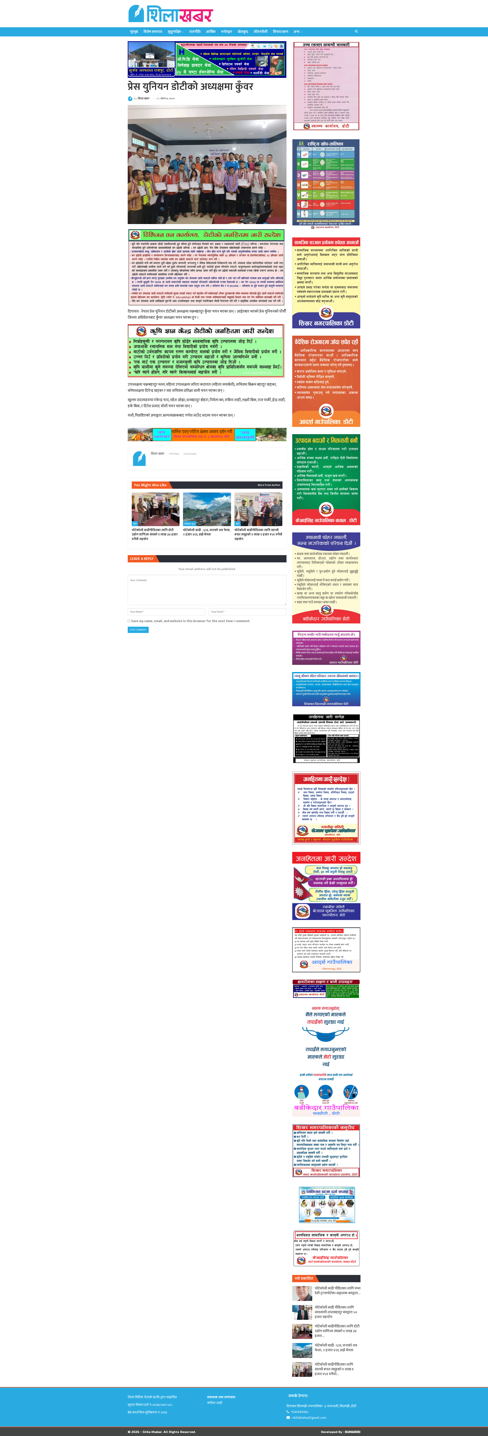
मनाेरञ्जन (226, 32)
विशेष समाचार (153, 32)
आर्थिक (211, 32)
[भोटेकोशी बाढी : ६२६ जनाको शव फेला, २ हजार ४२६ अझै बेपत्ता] (207, 509)
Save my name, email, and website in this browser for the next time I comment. (190, 621)
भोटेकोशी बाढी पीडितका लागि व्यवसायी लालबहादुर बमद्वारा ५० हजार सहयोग (336, 1312)
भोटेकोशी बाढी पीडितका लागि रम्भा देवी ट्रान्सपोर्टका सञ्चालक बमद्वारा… (337, 1290)
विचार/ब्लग (280, 32)
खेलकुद (243, 32)
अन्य (296, 32)
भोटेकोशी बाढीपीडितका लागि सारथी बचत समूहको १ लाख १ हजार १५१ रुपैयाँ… (334, 1369)
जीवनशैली (260, 32)
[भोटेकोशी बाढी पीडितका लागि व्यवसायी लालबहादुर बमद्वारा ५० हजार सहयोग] (302, 1312)
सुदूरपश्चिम (174, 32)
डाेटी (135, 524)
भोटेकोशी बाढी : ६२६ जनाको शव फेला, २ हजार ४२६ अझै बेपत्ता (336, 1347)
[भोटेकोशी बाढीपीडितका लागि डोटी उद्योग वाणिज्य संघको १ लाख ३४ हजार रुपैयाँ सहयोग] (156, 509)
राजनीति (195, 32)
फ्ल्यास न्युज (189, 524)
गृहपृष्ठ (134, 32)
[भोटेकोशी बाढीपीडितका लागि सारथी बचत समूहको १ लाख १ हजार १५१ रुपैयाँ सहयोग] (258, 509)
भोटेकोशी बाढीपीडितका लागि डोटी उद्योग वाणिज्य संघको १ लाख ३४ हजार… (337, 1331)
